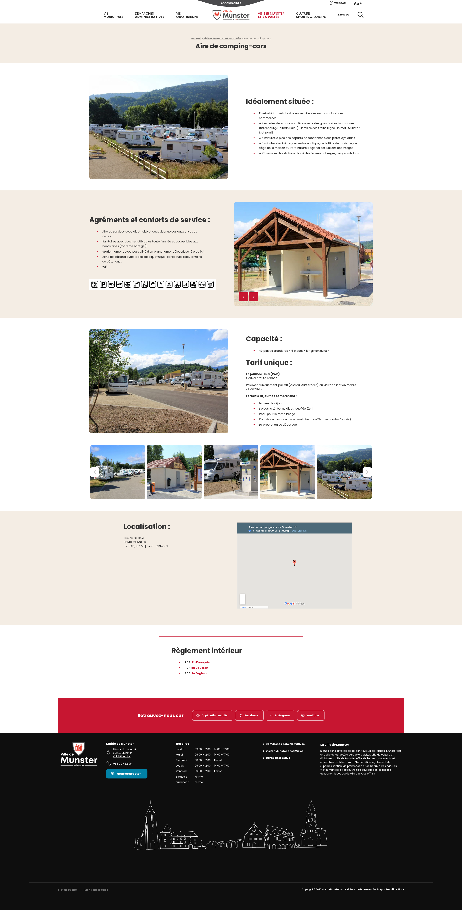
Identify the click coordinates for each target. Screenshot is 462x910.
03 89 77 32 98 (122, 763)
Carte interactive (278, 758)
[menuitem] (113, 15)
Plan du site (69, 890)
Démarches (150, 15)
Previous (243, 296)
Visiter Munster (271, 15)
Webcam (340, 3)
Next (253, 296)
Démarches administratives (285, 744)
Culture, (311, 15)
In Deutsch (200, 668)
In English (199, 673)
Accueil (196, 38)
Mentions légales (96, 890)
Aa (358, 3)
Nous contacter (129, 774)
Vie (113, 15)
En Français (201, 662)
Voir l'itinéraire (121, 756)
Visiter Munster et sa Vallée (222, 38)
